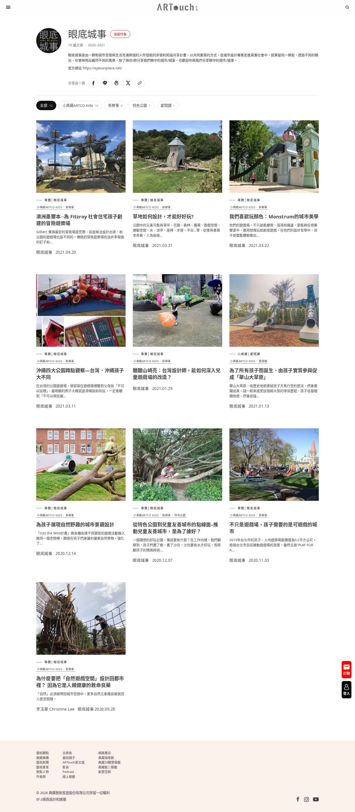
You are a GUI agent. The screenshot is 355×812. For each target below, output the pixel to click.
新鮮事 (115, 105)
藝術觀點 (42, 753)
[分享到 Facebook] (93, 83)
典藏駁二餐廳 (107, 767)
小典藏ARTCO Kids (80, 105)
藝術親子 (69, 757)
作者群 (41, 776)
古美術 (67, 753)
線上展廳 (69, 776)
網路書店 (104, 753)
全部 (46, 105)
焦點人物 (42, 771)
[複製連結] (139, 83)
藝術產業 (42, 767)
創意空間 (104, 771)
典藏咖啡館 (106, 757)
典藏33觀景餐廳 (109, 762)
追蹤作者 (120, 34)
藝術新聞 (42, 762)
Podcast (68, 771)
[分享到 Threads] (116, 83)
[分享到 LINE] (105, 83)
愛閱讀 (168, 105)
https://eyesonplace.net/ (102, 68)
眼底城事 (44, 252)
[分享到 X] (128, 83)
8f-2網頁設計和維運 (51, 799)
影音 (66, 767)
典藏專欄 (42, 757)
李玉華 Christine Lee (55, 709)
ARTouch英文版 (74, 762)
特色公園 (141, 105)
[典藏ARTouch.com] (177, 7)
